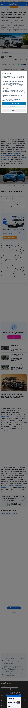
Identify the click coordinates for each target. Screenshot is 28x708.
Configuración (14, 106)
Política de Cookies (6, 99)
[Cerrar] (20, 694)
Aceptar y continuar (14, 103)
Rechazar (14, 110)
